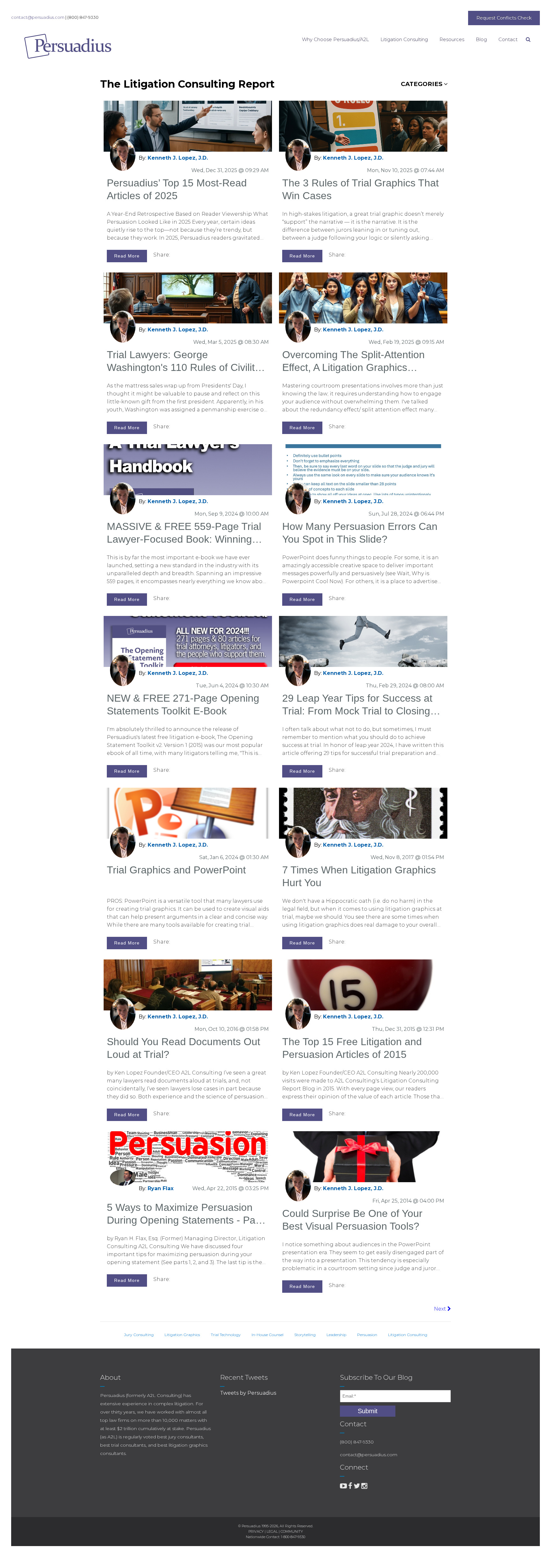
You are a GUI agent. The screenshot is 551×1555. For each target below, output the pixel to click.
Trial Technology (226, 1334)
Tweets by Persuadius (248, 1393)
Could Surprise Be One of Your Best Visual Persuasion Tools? (352, 1220)
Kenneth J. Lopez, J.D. (178, 158)
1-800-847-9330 (293, 1537)
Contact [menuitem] (508, 39)
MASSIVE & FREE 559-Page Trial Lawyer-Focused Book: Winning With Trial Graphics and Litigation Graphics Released (184, 533)
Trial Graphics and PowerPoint (176, 870)
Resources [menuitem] (451, 39)
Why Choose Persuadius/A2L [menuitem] (335, 39)
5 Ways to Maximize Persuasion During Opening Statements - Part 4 (184, 1214)
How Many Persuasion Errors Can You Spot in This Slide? (359, 533)
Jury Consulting (139, 1334)
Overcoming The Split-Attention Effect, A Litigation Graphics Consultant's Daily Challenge (353, 361)
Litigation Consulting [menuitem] (404, 39)
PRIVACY (256, 1531)
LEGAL (272, 1531)
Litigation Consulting (407, 1334)
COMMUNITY (292, 1531)
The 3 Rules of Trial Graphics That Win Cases (360, 189)
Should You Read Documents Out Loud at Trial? (183, 1048)
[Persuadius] (57, 46)
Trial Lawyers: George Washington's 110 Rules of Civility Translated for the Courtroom (183, 361)
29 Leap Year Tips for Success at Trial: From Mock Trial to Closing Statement (357, 704)
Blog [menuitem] (481, 39)
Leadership (336, 1334)
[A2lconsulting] (343, 1486)
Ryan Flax (160, 1188)
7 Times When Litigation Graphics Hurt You (359, 876)
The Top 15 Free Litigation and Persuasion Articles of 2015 (352, 1048)
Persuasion (367, 1334)
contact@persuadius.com (37, 17)
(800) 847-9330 (83, 17)
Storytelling (305, 1334)
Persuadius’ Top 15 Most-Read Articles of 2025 (177, 189)
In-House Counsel (267, 1334)
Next (440, 1309)
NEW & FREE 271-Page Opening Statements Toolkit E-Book (183, 704)
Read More (127, 255)
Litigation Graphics (182, 1334)
